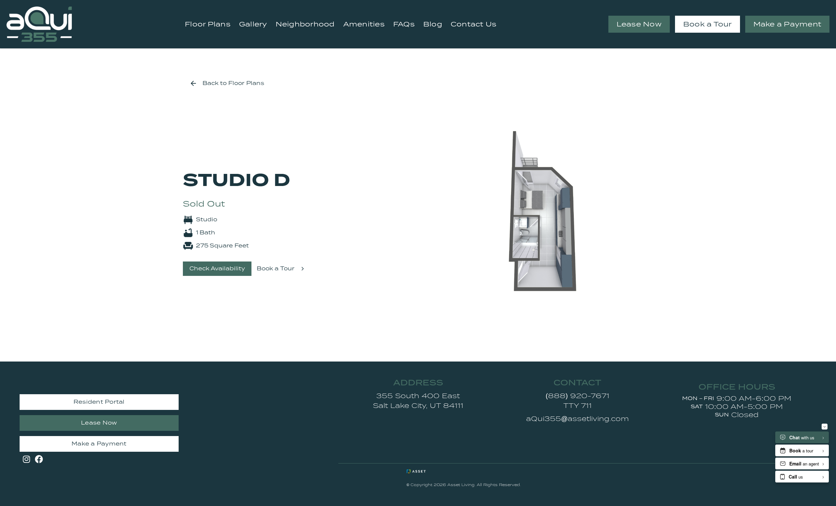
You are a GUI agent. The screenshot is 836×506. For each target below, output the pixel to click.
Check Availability (217, 268)
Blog (432, 24)
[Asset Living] (431, 471)
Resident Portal (99, 402)
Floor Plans (208, 24)
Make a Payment (787, 24)
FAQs (404, 24)
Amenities (364, 24)
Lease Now (639, 24)
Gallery (253, 24)
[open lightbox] (542, 211)
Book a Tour (707, 24)
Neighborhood (305, 24)
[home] (39, 24)
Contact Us (474, 24)
